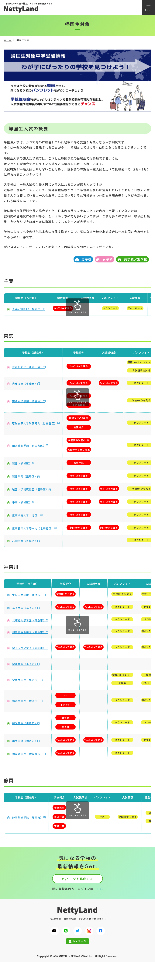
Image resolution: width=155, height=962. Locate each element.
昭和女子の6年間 (78, 418)
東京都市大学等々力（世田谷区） (33, 528)
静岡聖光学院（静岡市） (27, 817)
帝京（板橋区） (22, 502)
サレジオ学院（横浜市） (27, 595)
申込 (102, 816)
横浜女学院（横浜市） (26, 701)
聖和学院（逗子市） (24, 664)
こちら (98, 888)
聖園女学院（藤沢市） (26, 680)
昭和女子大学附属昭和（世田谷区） (34, 423)
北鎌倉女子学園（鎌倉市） (29, 620)
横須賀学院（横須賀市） (27, 754)
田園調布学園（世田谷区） (29, 445)
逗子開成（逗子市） (24, 608)
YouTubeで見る (63, 308)
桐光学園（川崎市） (24, 723)
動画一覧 (79, 462)
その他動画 (78, 405)
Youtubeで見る (65, 606)
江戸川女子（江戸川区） (27, 367)
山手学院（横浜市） (24, 741)
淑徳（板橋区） (22, 463)
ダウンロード (110, 308)
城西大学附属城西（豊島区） (30, 489)
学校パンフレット (122, 674)
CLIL (65, 695)
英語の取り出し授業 (78, 449)
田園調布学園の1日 (78, 440)
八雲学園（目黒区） (24, 541)
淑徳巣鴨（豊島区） (24, 476)
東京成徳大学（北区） (26, 515)
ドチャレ (65, 704)
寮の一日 (59, 816)
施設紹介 (79, 427)
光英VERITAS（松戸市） (27, 309)
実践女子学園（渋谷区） (27, 401)
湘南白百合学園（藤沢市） (29, 632)
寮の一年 (59, 825)
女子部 (65, 726)
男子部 (65, 717)
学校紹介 (59, 807)
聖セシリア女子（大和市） (29, 648)
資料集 (122, 682)
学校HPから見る (79, 527)
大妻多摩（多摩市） (24, 383)
